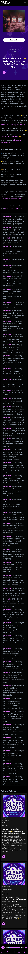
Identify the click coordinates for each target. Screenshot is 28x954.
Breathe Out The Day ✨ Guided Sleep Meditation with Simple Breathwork (14, 900)
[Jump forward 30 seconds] (7, 951)
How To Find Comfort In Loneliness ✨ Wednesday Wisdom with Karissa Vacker (13, 831)
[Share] (24, 952)
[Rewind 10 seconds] (2, 951)
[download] (19, 952)
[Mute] (26, 947)
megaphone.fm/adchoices (13, 208)
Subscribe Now (14, 40)
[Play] (3, 948)
